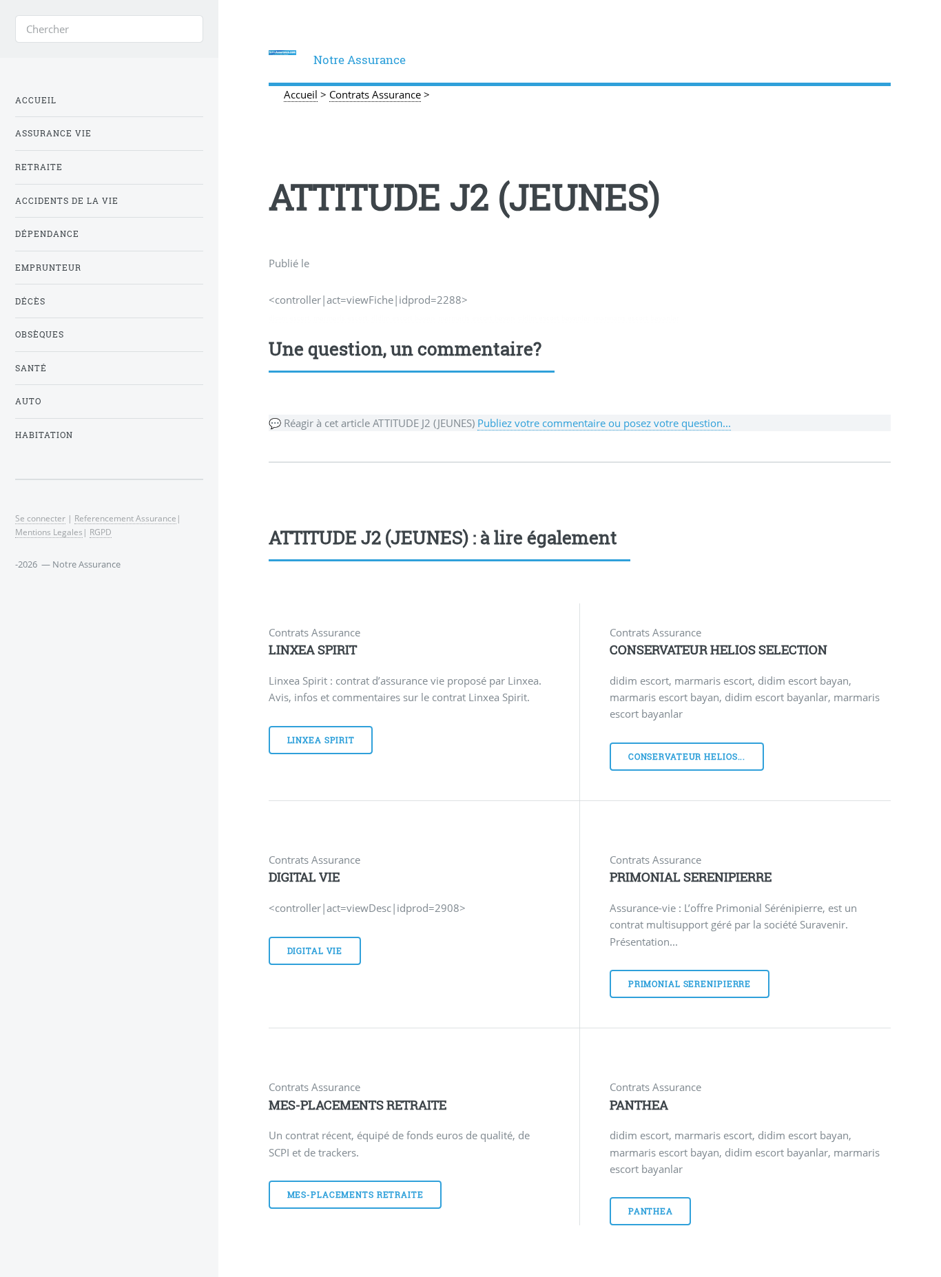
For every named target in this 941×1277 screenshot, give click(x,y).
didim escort (289, 317)
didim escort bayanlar (554, 317)
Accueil (35, 100)
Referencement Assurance (125, 517)
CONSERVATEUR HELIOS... (686, 756)
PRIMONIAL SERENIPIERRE (691, 877)
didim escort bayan (403, 317)
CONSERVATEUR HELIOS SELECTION (718, 649)
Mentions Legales (49, 531)
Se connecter (40, 517)
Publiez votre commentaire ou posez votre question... (604, 423)
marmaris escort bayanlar (636, 317)
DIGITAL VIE (304, 877)
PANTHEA (639, 1105)
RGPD (101, 531)
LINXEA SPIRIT (313, 649)
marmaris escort (340, 317)
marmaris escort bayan (476, 317)
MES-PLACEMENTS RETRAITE (357, 1105)
